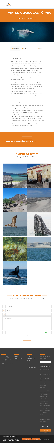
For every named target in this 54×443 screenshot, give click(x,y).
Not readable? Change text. (27, 335)
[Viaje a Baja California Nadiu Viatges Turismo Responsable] (15, 173)
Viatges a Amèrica (18, 358)
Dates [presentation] (40, 48)
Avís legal (29, 362)
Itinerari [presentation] (25, 48)
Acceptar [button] (26, 439)
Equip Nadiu (29, 356)
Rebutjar (36, 439)
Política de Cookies (31, 367)
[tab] (15, 48)
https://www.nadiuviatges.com (11, 365)
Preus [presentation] (23, 53)
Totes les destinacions (19, 365)
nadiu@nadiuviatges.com (10, 363)
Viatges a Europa (18, 362)
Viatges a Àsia (17, 360)
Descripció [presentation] (16, 48)
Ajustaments (46, 439)
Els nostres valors (31, 358)
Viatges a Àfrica (17, 356)
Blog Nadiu (29, 360)
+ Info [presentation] (31, 53)
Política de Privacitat (31, 365)
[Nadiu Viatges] (9, 5)
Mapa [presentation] (33, 48)
